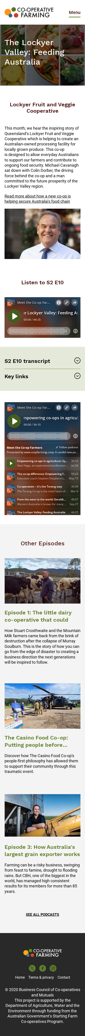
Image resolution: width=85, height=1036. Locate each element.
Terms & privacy (41, 977)
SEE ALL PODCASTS (42, 914)
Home (20, 977)
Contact (64, 977)
